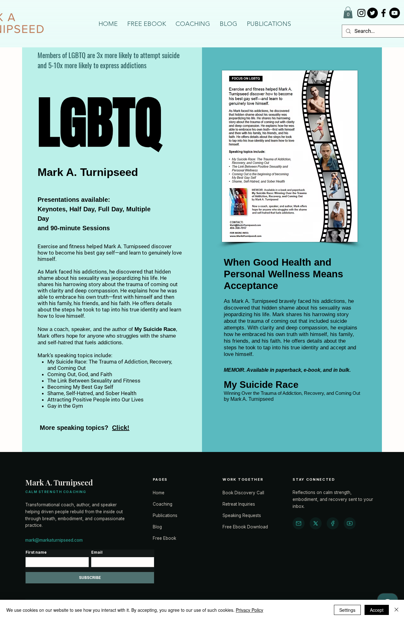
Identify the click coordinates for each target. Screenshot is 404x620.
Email (97, 552)
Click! (120, 427)
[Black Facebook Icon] (383, 13)
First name (36, 552)
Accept (376, 610)
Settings (347, 610)
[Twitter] (372, 13)
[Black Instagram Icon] (361, 13)
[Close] (396, 610)
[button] (348, 12)
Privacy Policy (249, 610)
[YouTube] (394, 13)
